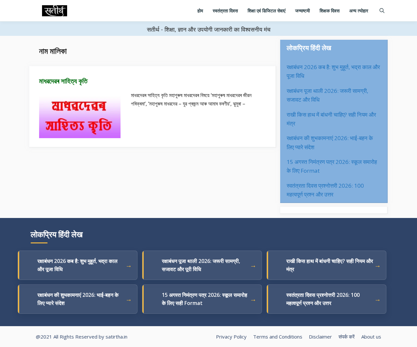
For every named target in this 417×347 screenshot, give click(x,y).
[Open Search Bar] (382, 10)
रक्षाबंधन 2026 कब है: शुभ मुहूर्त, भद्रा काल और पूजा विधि (77, 265)
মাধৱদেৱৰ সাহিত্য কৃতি (63, 80)
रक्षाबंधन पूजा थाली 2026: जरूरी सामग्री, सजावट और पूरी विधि (201, 265)
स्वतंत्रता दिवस (225, 10)
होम (200, 10)
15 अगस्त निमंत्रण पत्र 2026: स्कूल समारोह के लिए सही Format (204, 299)
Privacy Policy (231, 336)
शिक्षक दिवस (329, 10)
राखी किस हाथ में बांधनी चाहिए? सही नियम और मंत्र (329, 265)
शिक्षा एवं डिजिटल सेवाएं (266, 10)
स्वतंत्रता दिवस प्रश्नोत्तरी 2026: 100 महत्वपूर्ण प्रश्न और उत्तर (323, 299)
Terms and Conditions (277, 336)
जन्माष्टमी (302, 10)
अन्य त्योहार (358, 10)
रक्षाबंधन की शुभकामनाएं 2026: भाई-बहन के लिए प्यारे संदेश (78, 299)
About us (371, 336)
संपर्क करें (346, 336)
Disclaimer (320, 336)
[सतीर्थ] (54, 11)
